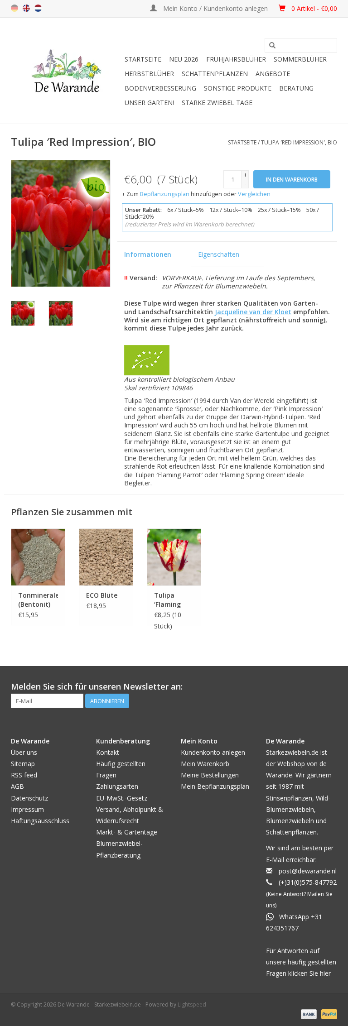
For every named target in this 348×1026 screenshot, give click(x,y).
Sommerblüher (300, 59)
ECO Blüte (101, 595)
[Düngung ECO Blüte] (106, 556)
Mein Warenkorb (205, 763)
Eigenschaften (218, 254)
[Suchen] (272, 45)
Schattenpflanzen (215, 73)
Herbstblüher (149, 73)
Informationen (147, 254)
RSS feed (24, 775)
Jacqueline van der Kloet (253, 311)
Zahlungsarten (117, 786)
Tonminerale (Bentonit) (38, 600)
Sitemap (23, 763)
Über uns (24, 752)
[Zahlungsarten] (308, 1013)
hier (325, 973)
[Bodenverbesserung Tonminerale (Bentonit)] (38, 556)
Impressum (27, 809)
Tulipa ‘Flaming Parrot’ (167, 600)
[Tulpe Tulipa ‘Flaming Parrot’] (174, 556)
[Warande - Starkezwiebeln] (66, 71)
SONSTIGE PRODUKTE (237, 88)
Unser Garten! (149, 102)
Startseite (143, 59)
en (26, 8)
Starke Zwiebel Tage (217, 102)
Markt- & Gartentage (126, 832)
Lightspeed (192, 1004)
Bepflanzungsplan (164, 194)
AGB (17, 786)
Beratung (296, 88)
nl (38, 8)
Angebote (273, 73)
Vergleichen (254, 194)
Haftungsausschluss (40, 820)
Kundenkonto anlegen (213, 752)
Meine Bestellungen (210, 775)
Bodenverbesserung (160, 88)
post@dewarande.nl (308, 871)
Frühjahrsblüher (236, 59)
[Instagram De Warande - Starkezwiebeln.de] (330, 687)
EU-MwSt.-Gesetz (121, 798)
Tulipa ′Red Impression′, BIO (299, 142)
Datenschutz (29, 798)
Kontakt (107, 752)
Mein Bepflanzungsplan (215, 786)
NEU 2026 (183, 59)
